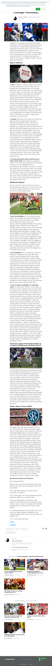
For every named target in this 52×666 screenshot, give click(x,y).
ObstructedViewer (23, 17)
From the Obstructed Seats (34, 17)
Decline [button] (43, 9)
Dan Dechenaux (9, 619)
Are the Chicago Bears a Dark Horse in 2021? (13, 572)
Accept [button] (38, 9)
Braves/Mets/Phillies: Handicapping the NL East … (35, 572)
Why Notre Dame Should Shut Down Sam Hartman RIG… (13, 616)
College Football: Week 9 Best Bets (36, 616)
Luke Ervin (31, 619)
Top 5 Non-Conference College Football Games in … (13, 591)
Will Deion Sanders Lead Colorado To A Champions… (14, 635)
